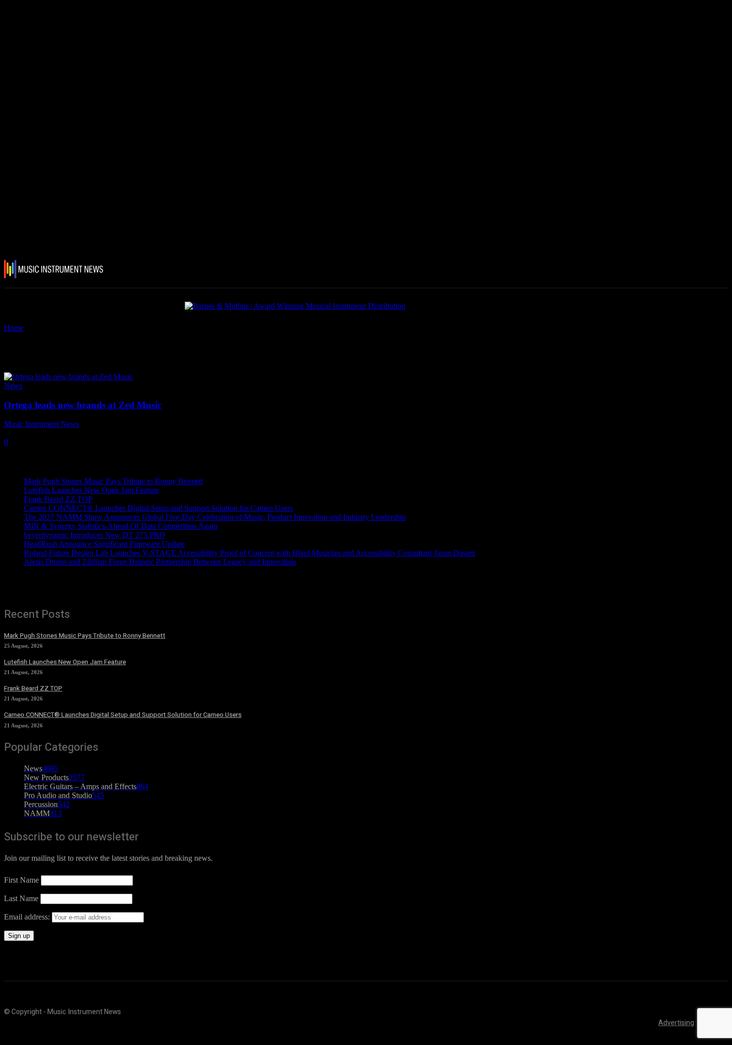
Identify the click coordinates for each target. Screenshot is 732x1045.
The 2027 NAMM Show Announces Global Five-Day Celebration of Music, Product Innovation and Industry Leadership (215, 517)
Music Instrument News (41, 424)
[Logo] (63, 269)
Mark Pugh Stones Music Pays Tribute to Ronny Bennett (113, 481)
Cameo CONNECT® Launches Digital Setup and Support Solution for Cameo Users (158, 508)
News (13, 385)
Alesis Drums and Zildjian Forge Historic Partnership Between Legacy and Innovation (160, 562)
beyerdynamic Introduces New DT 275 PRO (94, 535)
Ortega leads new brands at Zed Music (82, 405)
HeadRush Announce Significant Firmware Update (104, 544)
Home (13, 328)
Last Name (21, 898)
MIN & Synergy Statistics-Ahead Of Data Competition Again (121, 526)
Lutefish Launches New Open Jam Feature (91, 490)
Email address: (28, 917)
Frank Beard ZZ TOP (58, 499)
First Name (21, 880)
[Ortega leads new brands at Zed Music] (68, 376)
